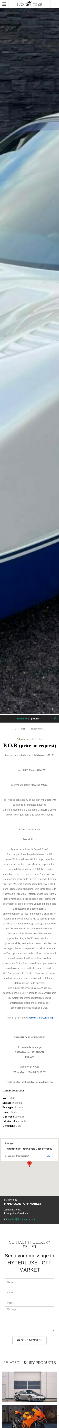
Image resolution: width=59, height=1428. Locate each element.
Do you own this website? (17, 1156)
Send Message (31, 1340)
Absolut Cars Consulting (41, 1018)
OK (48, 1156)
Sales (24, 729)
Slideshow (28, 718)
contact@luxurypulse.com (21, 1219)
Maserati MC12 (38, 729)
